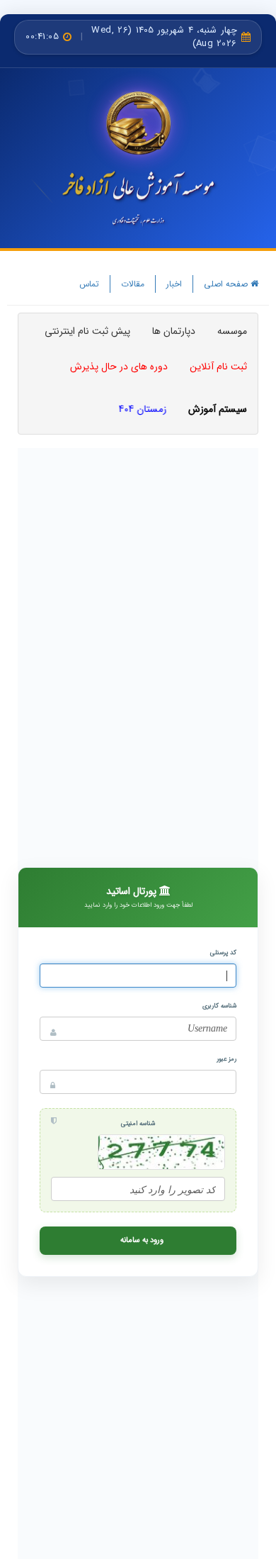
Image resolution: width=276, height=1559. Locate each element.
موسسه (232, 331)
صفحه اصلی (227, 284)
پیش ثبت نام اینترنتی (87, 331)
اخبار (174, 284)
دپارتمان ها (173, 331)
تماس (89, 284)
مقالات (132, 284)
